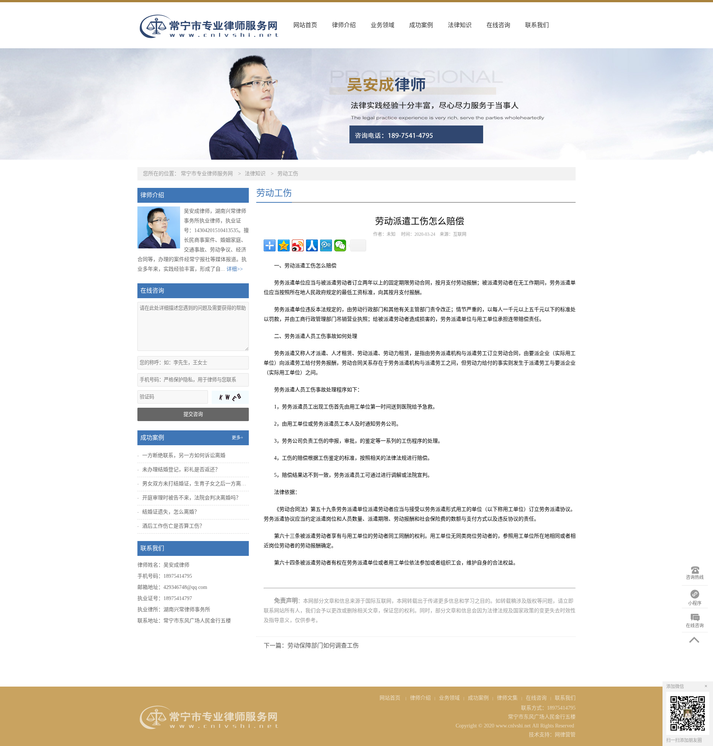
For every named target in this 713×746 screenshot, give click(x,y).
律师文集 (507, 698)
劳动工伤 (287, 173)
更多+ (237, 437)
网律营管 (565, 734)
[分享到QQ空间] (284, 245)
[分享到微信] (340, 245)
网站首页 (305, 25)
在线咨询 (498, 25)
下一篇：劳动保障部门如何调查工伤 (311, 645)
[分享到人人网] (312, 245)
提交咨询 (193, 414)
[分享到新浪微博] (298, 245)
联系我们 (537, 25)
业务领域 (382, 25)
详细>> (235, 269)
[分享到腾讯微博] (326, 245)
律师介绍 (344, 25)
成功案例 (421, 25)
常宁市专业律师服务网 (207, 173)
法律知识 (460, 25)
